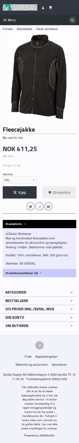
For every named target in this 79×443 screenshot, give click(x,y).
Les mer (47, 424)
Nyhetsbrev (59, 364)
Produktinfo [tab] (14, 224)
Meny (11, 20)
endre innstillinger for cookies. (39, 428)
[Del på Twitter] (31, 206)
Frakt (28, 356)
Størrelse (8, 174)
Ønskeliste (61, 192)
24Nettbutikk (47, 435)
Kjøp (22, 192)
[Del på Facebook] (39, 206)
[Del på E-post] (48, 206)
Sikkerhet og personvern (31, 364)
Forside (8, 29)
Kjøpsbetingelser (46, 356)
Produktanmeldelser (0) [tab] (22, 273)
